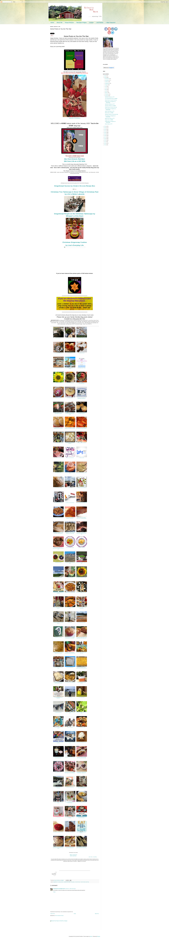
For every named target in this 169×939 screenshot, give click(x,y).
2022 (105, 129)
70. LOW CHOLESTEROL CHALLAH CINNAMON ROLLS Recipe (58, 682)
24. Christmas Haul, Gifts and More (81, 442)
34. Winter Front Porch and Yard (58, 502)
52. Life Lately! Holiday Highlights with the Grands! (58, 593)
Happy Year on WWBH (109, 119)
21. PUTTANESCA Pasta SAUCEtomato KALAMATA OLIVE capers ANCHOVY (81, 428)
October (106, 81)
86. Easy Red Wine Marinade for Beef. (70, 757)
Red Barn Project (82, 22)
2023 (105, 127)
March (106, 92)
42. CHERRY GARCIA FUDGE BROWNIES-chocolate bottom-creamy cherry (81, 533)
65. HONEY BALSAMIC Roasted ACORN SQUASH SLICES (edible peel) (70, 652)
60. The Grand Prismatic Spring (81, 622)
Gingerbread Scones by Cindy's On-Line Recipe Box (74, 186)
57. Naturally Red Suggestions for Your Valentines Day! (81, 608)
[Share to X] (69, 880)
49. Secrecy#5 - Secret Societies (58, 577)
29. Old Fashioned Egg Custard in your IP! (70, 473)
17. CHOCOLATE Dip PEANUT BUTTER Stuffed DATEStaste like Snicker (69, 414)
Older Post (97, 913)
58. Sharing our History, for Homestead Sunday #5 (58, 623)
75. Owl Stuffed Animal (81, 697)
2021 (105, 130)
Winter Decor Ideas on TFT (110, 118)
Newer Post (53, 913)
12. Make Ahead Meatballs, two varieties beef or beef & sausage (81, 383)
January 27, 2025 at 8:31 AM (70, 888)
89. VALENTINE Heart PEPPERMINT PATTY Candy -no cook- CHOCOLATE (70, 772)
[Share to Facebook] (70, 880)
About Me (59, 22)
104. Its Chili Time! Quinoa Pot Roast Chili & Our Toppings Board (70, 847)
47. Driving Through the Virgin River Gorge (70, 563)
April (106, 91)
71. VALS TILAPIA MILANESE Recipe (70, 682)
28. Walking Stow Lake (58, 472)
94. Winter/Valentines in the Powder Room (58, 802)
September (107, 83)
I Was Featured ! (111, 22)
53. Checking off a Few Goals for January (70, 592)
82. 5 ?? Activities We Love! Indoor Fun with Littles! (58, 742)
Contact (91, 22)
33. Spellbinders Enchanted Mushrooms (81, 487)
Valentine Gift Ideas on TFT (110, 104)
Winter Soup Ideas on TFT (109, 111)
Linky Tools (90, 856)
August (106, 84)
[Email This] (66, 880)
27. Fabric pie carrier (81, 457)
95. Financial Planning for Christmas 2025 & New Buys (70, 802)
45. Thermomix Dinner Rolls (81, 547)
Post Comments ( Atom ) (59, 915)
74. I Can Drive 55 (70, 697)
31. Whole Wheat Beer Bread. (58, 487)
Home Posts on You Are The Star (111, 100)
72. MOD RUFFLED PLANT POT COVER (81, 682)
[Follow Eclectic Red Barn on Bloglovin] (108, 68)
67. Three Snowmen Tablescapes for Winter (58, 667)
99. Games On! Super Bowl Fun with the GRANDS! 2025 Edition (81, 817)
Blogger (98, 936)
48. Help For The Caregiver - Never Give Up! (81, 563)
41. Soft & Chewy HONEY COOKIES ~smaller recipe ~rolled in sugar (70, 533)
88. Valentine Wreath (58, 772)
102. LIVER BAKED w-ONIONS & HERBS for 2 (81, 832)
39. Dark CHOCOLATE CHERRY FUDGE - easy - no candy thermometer (81, 518)
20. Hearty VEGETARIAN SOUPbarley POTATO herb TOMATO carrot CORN (70, 428)
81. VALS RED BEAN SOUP (81, 727)
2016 (105, 138)
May (106, 89)
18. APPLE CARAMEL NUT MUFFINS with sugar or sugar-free (81, 413)
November (107, 80)
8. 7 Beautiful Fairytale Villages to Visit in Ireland (70, 368)
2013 (105, 143)
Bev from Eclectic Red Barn (74, 159)
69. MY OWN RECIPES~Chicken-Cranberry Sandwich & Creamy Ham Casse (81, 667)
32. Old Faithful (70, 487)
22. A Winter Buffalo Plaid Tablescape (58, 442)
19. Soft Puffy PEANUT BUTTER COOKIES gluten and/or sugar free (58, 428)
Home (52, 22)
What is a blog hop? (73, 854)
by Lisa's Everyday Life (75, 245)
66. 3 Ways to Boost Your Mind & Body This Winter (81, 652)
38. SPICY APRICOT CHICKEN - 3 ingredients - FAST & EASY (69, 518)
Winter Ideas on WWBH (109, 112)
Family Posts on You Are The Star (111, 107)
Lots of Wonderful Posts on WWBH (111, 98)
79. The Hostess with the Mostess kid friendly (58, 727)
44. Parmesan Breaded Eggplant (70, 547)
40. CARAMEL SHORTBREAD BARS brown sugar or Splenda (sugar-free (58, 533)
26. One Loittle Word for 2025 (70, 457)
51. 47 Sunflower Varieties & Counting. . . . (81, 578)
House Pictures (69, 22)
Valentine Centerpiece (74, 118)
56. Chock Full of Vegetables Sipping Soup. (70, 608)
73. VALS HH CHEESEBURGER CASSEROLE (58, 697)
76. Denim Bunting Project (58, 712)
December (107, 78)
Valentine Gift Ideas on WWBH (110, 105)
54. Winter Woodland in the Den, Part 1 (81, 592)
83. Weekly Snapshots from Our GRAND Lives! (70, 742)
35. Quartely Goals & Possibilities (69, 502)
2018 (105, 135)
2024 (105, 126)
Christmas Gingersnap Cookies (74, 242)
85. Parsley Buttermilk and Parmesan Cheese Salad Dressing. (58, 757)
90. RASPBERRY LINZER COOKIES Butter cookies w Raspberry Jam (81, 772)
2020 (105, 132)
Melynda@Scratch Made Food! (59, 888)
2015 (105, 140)
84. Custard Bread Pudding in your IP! (81, 742)
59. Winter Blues (70, 622)
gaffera (91, 936)
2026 (105, 75)
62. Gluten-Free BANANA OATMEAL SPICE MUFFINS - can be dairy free (70, 637)
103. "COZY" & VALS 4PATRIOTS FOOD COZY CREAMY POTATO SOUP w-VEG (58, 848)
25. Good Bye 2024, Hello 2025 (58, 457)
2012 (105, 144)
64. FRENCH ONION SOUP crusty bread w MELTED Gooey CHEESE (58, 652)
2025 (105, 77)
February (107, 94)
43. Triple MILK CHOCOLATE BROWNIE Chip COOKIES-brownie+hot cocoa (58, 548)
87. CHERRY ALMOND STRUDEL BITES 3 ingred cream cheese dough (81, 757)
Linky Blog (95, 856)
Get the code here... (73, 855)
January (106, 95)
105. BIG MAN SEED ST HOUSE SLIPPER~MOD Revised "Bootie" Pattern (81, 847)
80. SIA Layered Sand (70, 727)
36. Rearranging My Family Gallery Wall (81, 502)
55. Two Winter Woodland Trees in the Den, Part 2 (58, 608)
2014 (105, 141)
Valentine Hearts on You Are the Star (111, 114)
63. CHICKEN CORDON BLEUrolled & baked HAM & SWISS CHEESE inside (81, 637)
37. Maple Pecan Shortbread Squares (58, 517)
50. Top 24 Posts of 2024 (70, 577)
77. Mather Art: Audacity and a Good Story (70, 712)
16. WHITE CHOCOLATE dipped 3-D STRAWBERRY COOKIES (58, 413)
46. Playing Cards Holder (58, 562)
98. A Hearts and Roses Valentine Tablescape (70, 817)
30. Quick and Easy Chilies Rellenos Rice (81, 472)
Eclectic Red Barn (57, 880)
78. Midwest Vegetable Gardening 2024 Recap (81, 712)
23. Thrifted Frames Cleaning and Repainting (70, 443)
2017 (105, 137)
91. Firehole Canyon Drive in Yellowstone (58, 787)
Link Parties (99, 22)
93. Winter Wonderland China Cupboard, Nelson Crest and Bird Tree (81, 787)
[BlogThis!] (67, 880)
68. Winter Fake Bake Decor (69, 667)
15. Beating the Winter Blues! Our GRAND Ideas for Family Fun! (81, 398)
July (106, 86)
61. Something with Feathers (58, 637)
